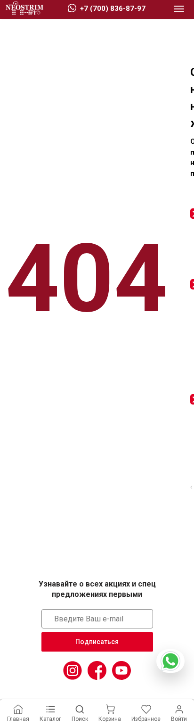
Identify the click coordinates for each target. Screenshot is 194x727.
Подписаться (97, 641)
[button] (179, 9)
